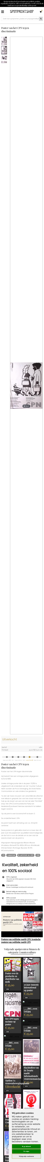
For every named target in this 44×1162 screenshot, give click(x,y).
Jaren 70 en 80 (29, 760)
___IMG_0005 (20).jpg (30, 1010)
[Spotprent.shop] (22, 12)
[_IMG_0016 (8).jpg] (12, 1106)
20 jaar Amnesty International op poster (31, 987)
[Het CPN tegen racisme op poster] (12, 1004)
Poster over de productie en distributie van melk (12, 977)
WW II (24, 760)
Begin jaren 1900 (7, 760)
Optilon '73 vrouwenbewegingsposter (17, 1082)
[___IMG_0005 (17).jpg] (12, 1038)
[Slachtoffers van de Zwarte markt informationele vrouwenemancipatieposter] (31, 1052)
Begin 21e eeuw (37, 760)
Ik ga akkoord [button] (26, 1146)
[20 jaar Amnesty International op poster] (31, 970)
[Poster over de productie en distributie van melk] (12, 964)
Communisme (11, 855)
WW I (13, 760)
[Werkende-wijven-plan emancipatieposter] (31, 1101)
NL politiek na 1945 (26, 855)
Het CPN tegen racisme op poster (12, 1021)
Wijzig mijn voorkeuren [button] (26, 1156)
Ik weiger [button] (26, 1151)
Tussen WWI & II (18, 760)
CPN (3, 855)
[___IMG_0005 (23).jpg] (31, 1023)
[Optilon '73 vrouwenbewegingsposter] (12, 1066)
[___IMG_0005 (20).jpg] (31, 1004)
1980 (37, 855)
